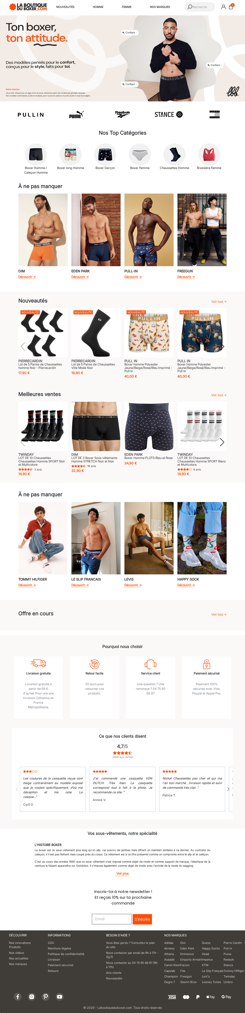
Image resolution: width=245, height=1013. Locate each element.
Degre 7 (169, 982)
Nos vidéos (16, 953)
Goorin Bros (188, 982)
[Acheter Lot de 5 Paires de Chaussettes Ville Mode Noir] (96, 333)
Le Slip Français (213, 971)
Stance (228, 965)
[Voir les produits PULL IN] (30, 114)
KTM (205, 965)
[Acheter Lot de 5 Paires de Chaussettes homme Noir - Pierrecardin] (43, 333)
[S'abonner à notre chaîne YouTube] (60, 997)
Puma (227, 954)
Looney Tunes (211, 982)
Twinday (229, 976)
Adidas (168, 943)
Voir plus (122, 873)
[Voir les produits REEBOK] (122, 114)
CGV (51, 943)
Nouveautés (114, 978)
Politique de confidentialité (66, 954)
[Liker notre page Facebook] (18, 997)
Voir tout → (219, 301)
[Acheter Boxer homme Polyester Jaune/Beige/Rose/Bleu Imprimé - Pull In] (149, 333)
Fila (182, 971)
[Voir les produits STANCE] (168, 114)
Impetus (207, 959)
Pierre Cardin (233, 943)
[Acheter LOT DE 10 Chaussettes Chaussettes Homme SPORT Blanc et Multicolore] (202, 426)
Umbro (228, 982)
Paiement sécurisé (60, 965)
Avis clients (114, 973)
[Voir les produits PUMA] (76, 114)
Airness (169, 948)
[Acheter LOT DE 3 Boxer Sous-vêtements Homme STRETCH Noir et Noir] (96, 426)
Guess (206, 943)
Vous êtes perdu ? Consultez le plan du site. (130, 945)
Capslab (169, 971)
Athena (169, 954)
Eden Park (187, 948)
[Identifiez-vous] (223, 7)
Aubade (169, 959)
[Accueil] (28, 6)
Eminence (187, 954)
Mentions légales (59, 948)
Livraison (54, 959)
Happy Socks (211, 948)
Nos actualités (18, 958)
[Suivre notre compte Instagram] (32, 997)
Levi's (206, 976)
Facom (184, 965)
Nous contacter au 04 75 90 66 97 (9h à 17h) (132, 965)
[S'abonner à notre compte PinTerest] (46, 997)
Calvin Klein (172, 965)
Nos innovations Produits (20, 945)
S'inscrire (142, 919)
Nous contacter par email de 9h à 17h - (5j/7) (132, 955)
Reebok (229, 959)
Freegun (186, 976)
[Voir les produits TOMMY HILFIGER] (215, 114)
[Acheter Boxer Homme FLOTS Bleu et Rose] (149, 426)
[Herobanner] (122, 58)
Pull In (228, 948)
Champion (171, 976)
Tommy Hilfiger (234, 971)
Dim (183, 943)
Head (205, 954)
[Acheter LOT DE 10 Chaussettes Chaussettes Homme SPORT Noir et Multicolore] (43, 426)
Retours (53, 971)
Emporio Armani (191, 959)
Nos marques (18, 964)
